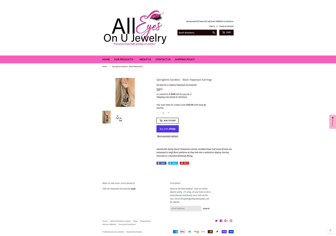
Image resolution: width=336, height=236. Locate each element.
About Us (145, 59)
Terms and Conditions (127, 224)
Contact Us (163, 59)
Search (105, 221)
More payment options (167, 136)
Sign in (212, 26)
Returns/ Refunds (109, 224)
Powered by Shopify (134, 232)
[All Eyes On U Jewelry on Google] (226, 221)
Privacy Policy (145, 221)
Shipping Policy (185, 59)
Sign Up (206, 209)
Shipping (160, 97)
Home (106, 59)
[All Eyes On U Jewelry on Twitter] (216, 221)
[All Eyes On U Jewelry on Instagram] (231, 221)
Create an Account (226, 26)
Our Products (123, 59)
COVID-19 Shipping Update (120, 221)
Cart (228, 32)
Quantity (160, 108)
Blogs (135, 221)
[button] (195, 94)
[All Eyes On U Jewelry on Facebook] (221, 221)
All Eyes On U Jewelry (116, 232)
